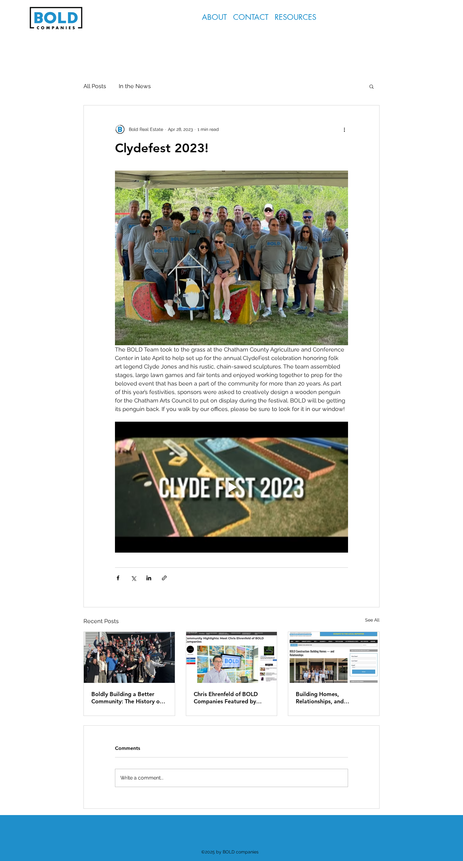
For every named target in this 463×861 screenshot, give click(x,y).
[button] (295, 17)
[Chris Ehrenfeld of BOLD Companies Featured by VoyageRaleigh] (231, 657)
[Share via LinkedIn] (149, 578)
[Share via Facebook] (118, 578)
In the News (135, 86)
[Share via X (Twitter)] (133, 578)
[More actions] (344, 129)
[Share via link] (164, 578)
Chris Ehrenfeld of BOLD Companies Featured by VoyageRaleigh (226, 697)
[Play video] (231, 487)
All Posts (94, 86)
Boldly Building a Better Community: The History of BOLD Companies (126, 697)
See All (372, 619)
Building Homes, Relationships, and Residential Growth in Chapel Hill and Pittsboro (329, 697)
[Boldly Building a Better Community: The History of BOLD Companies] (129, 657)
